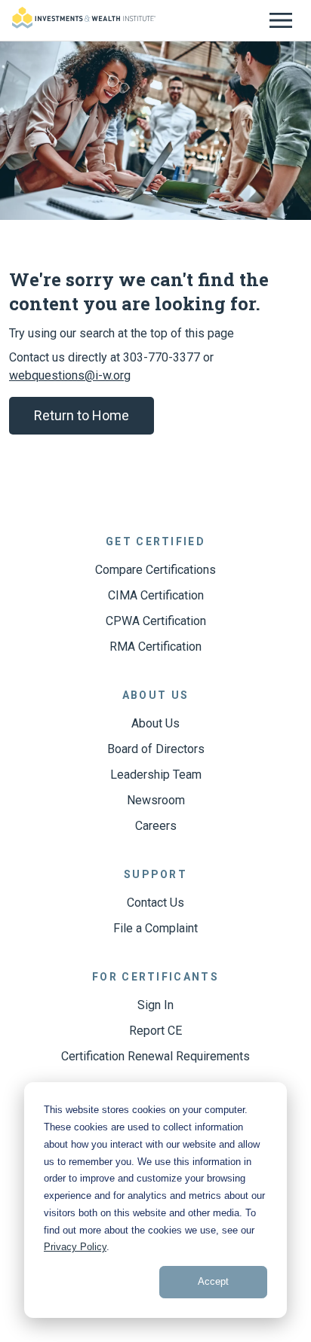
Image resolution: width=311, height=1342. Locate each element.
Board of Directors (156, 749)
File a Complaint (155, 928)
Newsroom (156, 800)
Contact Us (155, 902)
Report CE (155, 1030)
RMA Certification (155, 646)
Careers (156, 826)
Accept (213, 1281)
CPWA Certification (156, 621)
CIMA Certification (156, 595)
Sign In (155, 1005)
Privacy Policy (75, 1246)
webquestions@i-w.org (70, 375)
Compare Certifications (155, 570)
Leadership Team (156, 774)
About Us (155, 723)
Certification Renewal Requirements (155, 1056)
